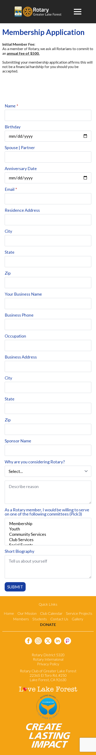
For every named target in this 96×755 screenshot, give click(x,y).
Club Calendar (51, 613)
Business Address (21, 357)
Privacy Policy (48, 664)
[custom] (67, 640)
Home (9, 613)
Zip (8, 273)
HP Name (5, 103)
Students (39, 619)
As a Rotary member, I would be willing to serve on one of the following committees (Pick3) (47, 512)
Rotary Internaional (48, 659)
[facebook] (28, 640)
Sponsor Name (18, 441)
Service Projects (79, 613)
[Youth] (48, 529)
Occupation (15, 336)
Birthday (13, 127)
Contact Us (59, 619)
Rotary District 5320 (48, 655)
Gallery (77, 619)
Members (21, 619)
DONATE (48, 624)
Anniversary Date (21, 168)
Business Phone (19, 315)
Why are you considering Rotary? (35, 462)
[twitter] (48, 640)
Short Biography (19, 551)
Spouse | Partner (20, 147)
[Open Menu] (77, 11)
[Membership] (48, 523)
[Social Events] (48, 545)
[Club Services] (48, 539)
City (8, 231)
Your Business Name (23, 294)
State (9, 252)
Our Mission (27, 613)
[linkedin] (57, 640)
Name (11, 106)
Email (11, 189)
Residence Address (22, 210)
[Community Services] (48, 534)
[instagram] (38, 640)
